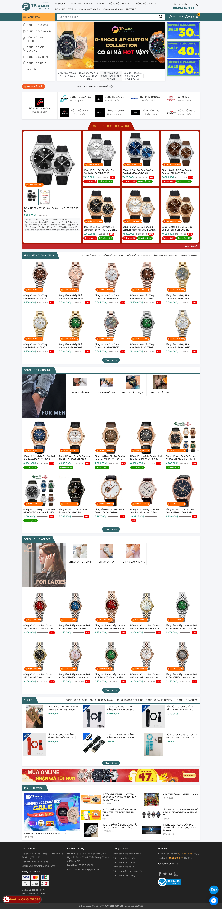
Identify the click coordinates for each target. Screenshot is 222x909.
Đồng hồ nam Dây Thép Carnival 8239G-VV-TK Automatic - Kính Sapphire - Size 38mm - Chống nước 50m (39, 346)
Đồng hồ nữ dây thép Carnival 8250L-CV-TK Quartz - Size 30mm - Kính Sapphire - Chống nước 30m (146, 627)
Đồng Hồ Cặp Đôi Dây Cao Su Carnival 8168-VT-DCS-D (51, 209)
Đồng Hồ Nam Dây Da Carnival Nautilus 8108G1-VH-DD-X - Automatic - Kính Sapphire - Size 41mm (39, 458)
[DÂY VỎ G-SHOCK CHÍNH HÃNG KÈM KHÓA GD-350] (94, 716)
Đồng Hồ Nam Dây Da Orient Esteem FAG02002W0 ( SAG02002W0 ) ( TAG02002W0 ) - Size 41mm (109, 511)
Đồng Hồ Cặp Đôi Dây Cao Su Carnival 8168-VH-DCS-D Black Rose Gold (99, 228)
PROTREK (131, 9)
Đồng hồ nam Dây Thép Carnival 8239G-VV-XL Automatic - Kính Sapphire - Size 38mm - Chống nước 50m (75, 346)
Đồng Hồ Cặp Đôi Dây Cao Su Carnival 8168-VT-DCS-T (98, 171)
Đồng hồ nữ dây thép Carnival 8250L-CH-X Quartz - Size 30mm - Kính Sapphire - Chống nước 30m (75, 627)
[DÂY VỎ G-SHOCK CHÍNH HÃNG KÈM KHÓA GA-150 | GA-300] (153, 716)
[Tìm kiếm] (161, 16)
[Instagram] (176, 874)
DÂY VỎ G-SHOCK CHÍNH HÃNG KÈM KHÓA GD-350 (120, 708)
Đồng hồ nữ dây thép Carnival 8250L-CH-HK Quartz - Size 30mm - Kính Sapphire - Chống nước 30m (75, 676)
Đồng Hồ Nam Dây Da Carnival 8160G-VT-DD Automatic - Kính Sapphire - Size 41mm (39, 511)
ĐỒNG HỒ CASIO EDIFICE (36, 39)
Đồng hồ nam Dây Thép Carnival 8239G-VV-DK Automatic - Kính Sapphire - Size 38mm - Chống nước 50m (182, 297)
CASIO (101, 3)
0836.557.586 (186, 6)
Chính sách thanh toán (124, 858)
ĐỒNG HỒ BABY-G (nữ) (39, 31)
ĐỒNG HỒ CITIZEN (65, 9)
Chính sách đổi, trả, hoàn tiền (127, 871)
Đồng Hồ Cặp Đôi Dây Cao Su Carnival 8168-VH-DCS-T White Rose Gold (138, 228)
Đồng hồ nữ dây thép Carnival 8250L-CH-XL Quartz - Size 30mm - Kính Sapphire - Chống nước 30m (111, 676)
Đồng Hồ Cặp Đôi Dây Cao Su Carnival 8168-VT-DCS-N (177, 171)
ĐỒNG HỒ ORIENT (146, 3)
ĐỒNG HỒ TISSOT (89, 9)
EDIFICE (88, 3)
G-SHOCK (60, 3)
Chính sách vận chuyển (124, 862)
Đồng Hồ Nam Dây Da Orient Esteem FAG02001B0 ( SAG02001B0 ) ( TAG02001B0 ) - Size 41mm (74, 511)
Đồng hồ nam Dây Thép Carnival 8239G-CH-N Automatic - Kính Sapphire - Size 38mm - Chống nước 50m (39, 297)
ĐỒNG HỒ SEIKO (112, 9)
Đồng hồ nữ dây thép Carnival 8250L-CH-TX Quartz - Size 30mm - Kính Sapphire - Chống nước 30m (182, 676)
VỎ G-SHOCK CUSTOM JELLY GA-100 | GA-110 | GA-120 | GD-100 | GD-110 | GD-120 (182, 736)
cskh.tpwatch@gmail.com (42, 866)
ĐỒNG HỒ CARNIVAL (120, 3)
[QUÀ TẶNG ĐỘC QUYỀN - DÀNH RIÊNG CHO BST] (111, 45)
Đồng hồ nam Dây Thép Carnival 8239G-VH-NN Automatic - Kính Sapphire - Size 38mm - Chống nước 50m (75, 297)
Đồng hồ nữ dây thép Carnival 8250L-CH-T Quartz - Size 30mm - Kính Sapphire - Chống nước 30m (146, 676)
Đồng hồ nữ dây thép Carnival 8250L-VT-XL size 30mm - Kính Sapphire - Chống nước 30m (182, 627)
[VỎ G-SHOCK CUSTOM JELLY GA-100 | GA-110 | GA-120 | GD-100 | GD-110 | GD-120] (153, 744)
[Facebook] (159, 874)
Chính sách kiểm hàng (124, 875)
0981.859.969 (176, 858)
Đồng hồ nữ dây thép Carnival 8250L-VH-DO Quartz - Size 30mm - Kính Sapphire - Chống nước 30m (111, 627)
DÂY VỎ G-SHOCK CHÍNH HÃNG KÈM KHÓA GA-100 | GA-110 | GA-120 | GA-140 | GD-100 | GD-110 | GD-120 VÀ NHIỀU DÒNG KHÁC (63, 736)
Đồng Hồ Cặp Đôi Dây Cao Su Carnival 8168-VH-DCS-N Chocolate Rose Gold (177, 228)
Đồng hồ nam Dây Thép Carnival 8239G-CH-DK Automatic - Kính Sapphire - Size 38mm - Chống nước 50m (110, 346)
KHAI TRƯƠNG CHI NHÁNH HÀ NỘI (65, 86)
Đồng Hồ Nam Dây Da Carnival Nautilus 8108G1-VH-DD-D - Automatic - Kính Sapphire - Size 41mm (146, 458)
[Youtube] (170, 874)
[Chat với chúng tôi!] (213, 900)
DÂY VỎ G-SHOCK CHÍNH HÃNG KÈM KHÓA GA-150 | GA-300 (180, 708)
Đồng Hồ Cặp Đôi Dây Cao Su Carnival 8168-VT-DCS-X (137, 171)
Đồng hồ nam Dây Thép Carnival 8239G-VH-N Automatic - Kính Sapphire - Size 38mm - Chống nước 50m (146, 297)
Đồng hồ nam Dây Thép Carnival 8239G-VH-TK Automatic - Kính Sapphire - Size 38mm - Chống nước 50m (110, 297)
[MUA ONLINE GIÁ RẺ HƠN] (110, 775)
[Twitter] (165, 874)
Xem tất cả (190, 246)
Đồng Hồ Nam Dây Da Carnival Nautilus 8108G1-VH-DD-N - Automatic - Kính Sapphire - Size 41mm (110, 458)
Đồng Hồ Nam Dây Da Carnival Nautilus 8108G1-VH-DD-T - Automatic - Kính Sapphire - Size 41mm (74, 458)
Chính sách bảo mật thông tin (128, 853)
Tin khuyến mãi (34, 86)
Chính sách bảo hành (123, 866)
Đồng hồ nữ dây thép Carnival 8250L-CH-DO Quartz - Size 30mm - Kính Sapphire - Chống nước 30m (39, 627)
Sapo (140, 906)
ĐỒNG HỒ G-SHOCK (37, 25)
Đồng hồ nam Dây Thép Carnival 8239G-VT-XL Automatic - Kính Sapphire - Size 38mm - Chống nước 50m (146, 346)
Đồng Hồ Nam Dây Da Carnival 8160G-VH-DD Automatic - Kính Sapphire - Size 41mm (182, 458)
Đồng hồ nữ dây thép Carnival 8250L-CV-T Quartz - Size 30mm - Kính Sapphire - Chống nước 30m (39, 676)
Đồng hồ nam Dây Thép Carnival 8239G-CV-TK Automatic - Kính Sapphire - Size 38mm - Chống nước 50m (182, 346)
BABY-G (74, 3)
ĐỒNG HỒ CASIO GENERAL (36, 49)
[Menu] (24, 16)
